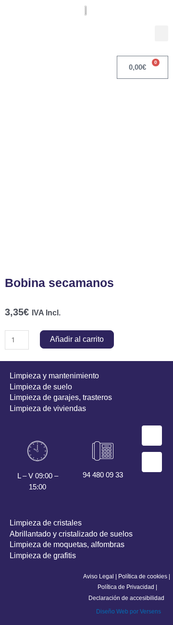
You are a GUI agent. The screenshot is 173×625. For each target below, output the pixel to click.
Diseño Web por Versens (128, 611)
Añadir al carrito (77, 339)
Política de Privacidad (126, 587)
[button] (161, 33)
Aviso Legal (98, 576)
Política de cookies (142, 576)
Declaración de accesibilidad (126, 598)
